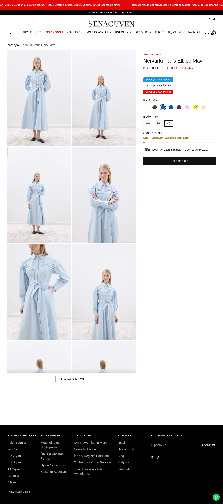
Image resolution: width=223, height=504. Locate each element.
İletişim (122, 442)
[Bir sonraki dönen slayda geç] (213, 414)
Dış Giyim (14, 456)
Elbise (11, 482)
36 (148, 123)
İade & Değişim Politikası (91, 456)
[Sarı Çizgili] (195, 107)
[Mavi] (163, 107)
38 (158, 123)
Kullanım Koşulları (53, 471)
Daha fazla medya (72, 379)
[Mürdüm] (179, 107)
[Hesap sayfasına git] (207, 32)
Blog (121, 456)
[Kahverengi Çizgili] (154, 107)
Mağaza (123, 462)
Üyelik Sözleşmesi (53, 465)
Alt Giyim (13, 469)
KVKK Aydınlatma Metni (90, 442)
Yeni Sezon (15, 449)
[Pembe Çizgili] (187, 107)
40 (169, 123)
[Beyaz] (146, 107)
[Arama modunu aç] (9, 32)
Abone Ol (209, 445)
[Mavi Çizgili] (171, 107)
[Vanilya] (203, 107)
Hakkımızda (126, 449)
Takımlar (13, 475)
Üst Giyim (14, 462)
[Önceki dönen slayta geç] (205, 414)
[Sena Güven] (111, 24)
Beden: (150, 116)
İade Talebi (125, 469)
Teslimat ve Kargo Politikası (93, 462)
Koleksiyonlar (16, 442)
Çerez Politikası (85, 449)
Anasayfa (13, 45)
